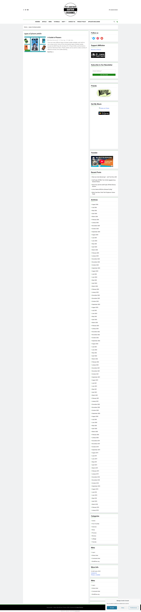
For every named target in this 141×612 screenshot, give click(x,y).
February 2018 (95, 507)
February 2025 (95, 253)
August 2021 (95, 380)
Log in (93, 552)
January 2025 (95, 256)
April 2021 (94, 392)
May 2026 (94, 210)
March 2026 (95, 216)
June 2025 (94, 240)
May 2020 (94, 425)
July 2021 (94, 383)
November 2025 (96, 225)
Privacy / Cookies (95, 574)
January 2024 (95, 292)
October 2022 (95, 337)
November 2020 (96, 407)
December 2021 (96, 368)
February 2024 (95, 289)
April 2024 (94, 283)
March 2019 (95, 468)
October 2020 (95, 410)
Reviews (37, 21)
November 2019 (96, 443)
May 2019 (94, 462)
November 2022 (96, 334)
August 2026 (95, 204)
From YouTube (95, 523)
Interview (94, 526)
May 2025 (94, 243)
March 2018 (95, 504)
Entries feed (95, 555)
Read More (50, 52)
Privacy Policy (81, 21)
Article (44, 21)
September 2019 (96, 449)
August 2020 (95, 416)
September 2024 (96, 268)
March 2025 (95, 250)
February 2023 (95, 325)
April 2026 (94, 213)
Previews (94, 533)
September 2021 (96, 377)
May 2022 (94, 352)
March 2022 (95, 359)
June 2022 (94, 349)
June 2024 (94, 277)
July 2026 (94, 207)
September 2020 (96, 413)
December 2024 (96, 259)
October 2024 (95, 265)
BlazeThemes (80, 607)
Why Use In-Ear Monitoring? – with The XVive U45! (104, 177)
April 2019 (94, 465)
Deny (122, 607)
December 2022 (96, 331)
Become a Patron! (96, 49)
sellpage (94, 539)
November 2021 (96, 371)
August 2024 (95, 271)
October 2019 (95, 446)
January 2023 (95, 328)
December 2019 (96, 440)
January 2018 (95, 510)
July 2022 (94, 346)
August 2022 (95, 343)
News (50, 21)
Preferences (133, 607)
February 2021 (95, 398)
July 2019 (94, 455)
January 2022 (95, 365)
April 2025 (94, 247)
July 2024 (94, 274)
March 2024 (95, 286)
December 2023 (96, 295)
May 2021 (94, 389)
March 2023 (95, 322)
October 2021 (95, 374)
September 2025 (96, 231)
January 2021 (95, 401)
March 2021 (95, 395)
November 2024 (96, 262)
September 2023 (96, 304)
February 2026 (95, 219)
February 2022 (95, 362)
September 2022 (96, 340)
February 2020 (95, 434)
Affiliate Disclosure (94, 21)
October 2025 (95, 228)
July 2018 (94, 492)
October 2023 (95, 301)
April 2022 (94, 356)
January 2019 (95, 474)
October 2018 (95, 483)
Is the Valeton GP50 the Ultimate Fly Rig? (102, 189)
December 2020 (96, 404)
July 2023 (94, 310)
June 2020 (94, 422)
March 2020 (95, 431)
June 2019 (94, 458)
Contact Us (71, 21)
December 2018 (96, 477)
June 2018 (94, 495)
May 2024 (94, 280)
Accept (112, 607)
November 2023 (96, 298)
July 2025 (94, 237)
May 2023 (94, 316)
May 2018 (94, 498)
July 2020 (94, 419)
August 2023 (95, 307)
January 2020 (95, 437)
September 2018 (96, 486)
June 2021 (94, 386)
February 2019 (95, 471)
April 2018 (94, 501)
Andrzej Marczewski (53, 40)
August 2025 (95, 234)
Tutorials (57, 21)
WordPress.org (95, 561)
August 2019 (95, 452)
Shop (63, 21)
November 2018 (96, 480)
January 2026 (95, 222)
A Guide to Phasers (54, 37)
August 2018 (95, 489)
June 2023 (94, 313)
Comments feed (96, 558)
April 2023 (94, 319)
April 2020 (94, 428)
